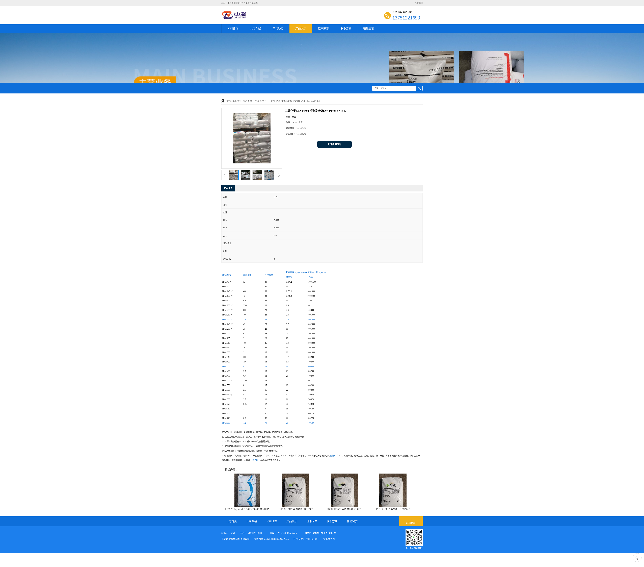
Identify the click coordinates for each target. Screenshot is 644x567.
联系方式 (346, 28)
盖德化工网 (311, 539)
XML (286, 539)
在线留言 (368, 28)
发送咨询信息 (334, 144)
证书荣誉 (323, 28)
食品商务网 (329, 539)
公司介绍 (255, 28)
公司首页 (232, 28)
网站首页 (247, 101)
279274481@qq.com (287, 533)
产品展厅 (300, 28)
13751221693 (406, 17)
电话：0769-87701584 (251, 533)
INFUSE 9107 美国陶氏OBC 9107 (296, 509)
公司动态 (278, 28)
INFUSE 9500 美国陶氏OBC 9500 (344, 509)
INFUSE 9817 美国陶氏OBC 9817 (393, 509)
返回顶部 (411, 523)
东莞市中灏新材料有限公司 (235, 539)
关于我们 (419, 3)
